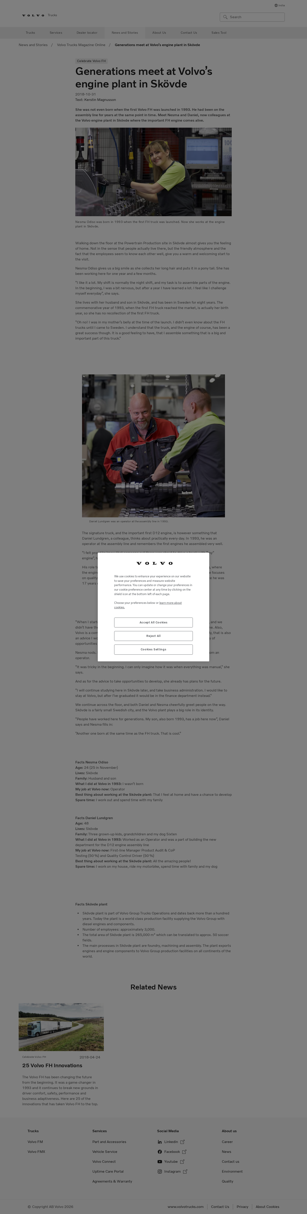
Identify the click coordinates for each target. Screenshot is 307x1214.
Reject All (153, 636)
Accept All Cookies (154, 622)
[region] (153, 607)
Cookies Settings (154, 649)
